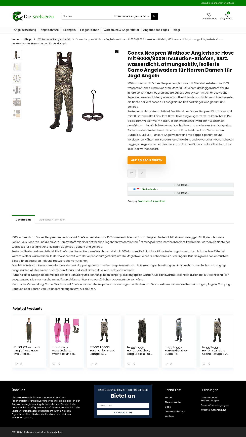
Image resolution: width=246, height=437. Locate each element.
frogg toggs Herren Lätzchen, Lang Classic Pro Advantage (138, 352)
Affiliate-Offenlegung (213, 410)
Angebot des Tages (156, 30)
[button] (116, 51)
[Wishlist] (209, 15)
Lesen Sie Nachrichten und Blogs (217, 3)
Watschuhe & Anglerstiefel (121, 30)
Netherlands (149, 189)
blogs (177, 30)
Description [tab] (23, 219)
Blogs (168, 407)
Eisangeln (69, 30)
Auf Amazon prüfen (146, 160)
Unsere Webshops (175, 411)
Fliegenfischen (89, 30)
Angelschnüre (49, 30)
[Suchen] (154, 16)
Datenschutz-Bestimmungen (210, 399)
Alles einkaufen (173, 402)
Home (15, 39)
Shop (28, 39)
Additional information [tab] (52, 219)
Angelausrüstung (25, 30)
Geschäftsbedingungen (215, 405)
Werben (169, 416)
